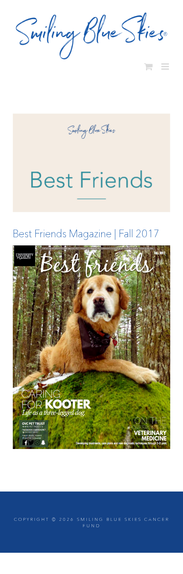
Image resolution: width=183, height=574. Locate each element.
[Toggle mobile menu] (165, 63)
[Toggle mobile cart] (148, 63)
